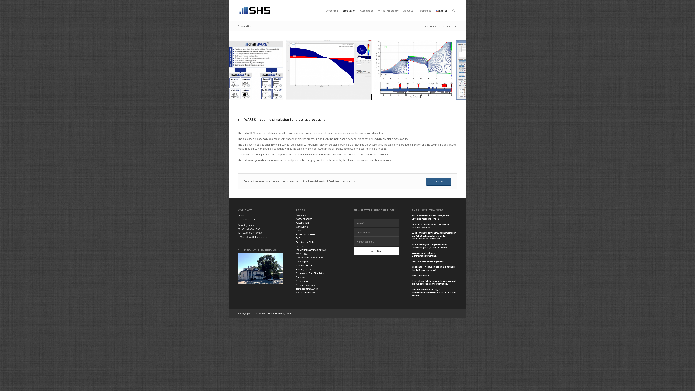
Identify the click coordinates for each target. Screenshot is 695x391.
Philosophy (302, 261)
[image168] (449, 95)
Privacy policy (303, 269)
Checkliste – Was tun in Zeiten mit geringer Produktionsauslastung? (433, 268)
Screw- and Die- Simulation (310, 273)
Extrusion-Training (306, 234)
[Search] (453, 10)
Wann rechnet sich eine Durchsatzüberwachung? (424, 254)
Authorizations (304, 218)
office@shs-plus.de (256, 237)
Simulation (245, 26)
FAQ (298, 238)
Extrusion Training (427, 210)
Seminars (301, 277)
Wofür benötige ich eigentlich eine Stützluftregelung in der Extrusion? (429, 246)
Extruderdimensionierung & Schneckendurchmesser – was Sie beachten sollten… (434, 292)
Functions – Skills (305, 242)
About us (301, 214)
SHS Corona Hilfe (420, 275)
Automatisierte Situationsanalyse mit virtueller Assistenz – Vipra (430, 217)
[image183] (279, 95)
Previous (237, 70)
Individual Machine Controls (311, 249)
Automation (302, 222)
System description (306, 285)
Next (457, 70)
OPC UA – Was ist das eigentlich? (428, 261)
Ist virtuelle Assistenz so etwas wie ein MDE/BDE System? (431, 226)
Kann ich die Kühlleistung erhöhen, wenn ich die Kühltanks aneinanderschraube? (434, 282)
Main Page (302, 253)
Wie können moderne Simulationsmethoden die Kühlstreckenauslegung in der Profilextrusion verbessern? (434, 235)
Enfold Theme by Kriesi (279, 313)
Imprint (300, 246)
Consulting (302, 226)
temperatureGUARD (307, 288)
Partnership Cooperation (309, 257)
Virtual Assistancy (305, 292)
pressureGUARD (305, 265)
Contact (300, 230)
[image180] (368, 95)
